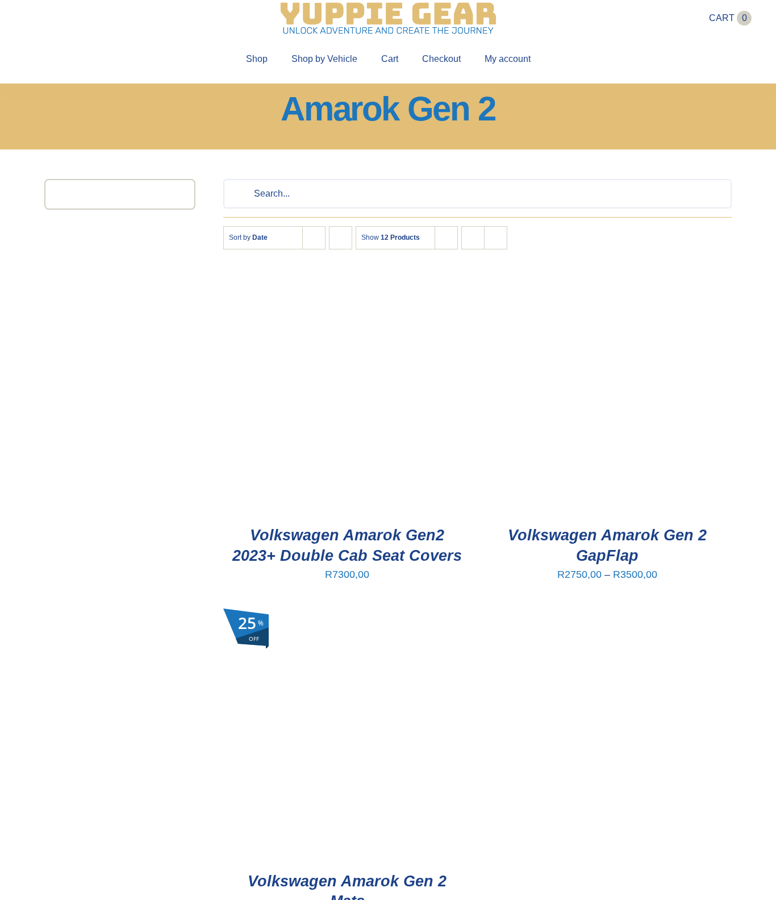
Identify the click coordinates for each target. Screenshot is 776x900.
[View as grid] (473, 238)
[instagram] (49, 18)
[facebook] (29, 18)
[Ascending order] (340, 238)
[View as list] (496, 238)
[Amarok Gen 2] (347, 387)
